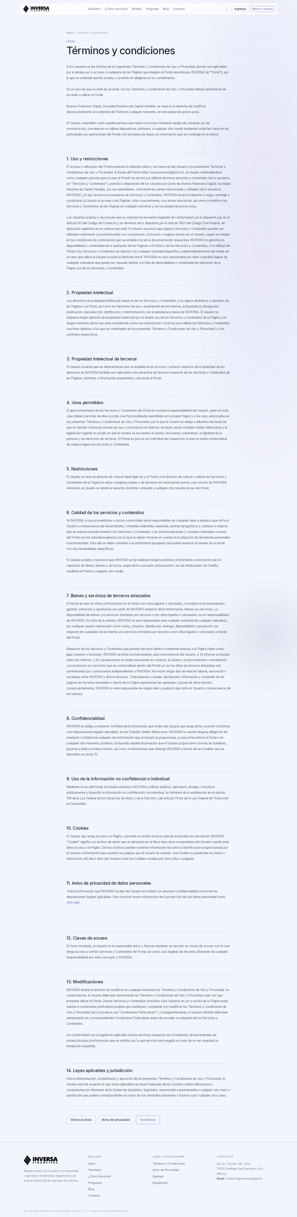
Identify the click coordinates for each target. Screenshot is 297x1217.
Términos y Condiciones (169, 1163)
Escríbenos (148, 1119)
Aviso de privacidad (116, 1119)
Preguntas (152, 9)
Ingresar (240, 9)
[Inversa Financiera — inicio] (36, 9)
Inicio (69, 32)
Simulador (94, 9)
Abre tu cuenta (262, 9)
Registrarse (160, 1182)
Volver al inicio (81, 1119)
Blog (166, 9)
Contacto (179, 9)
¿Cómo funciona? (116, 9)
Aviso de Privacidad (166, 1170)
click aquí (72, 902)
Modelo (137, 9)
